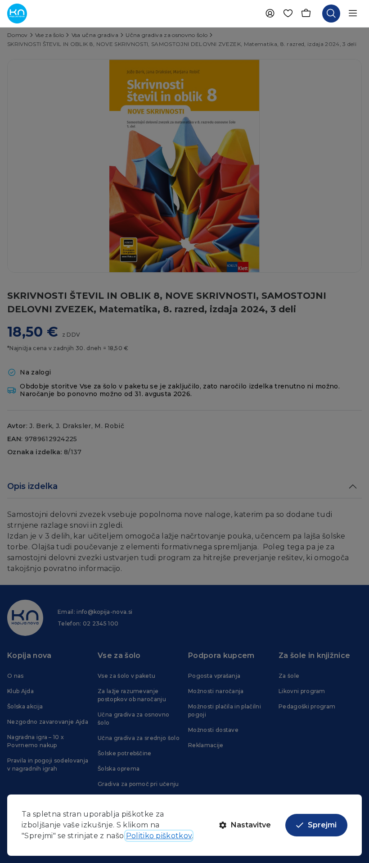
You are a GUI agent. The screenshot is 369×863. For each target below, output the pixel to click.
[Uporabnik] (270, 14)
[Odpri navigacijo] (353, 14)
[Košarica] (306, 14)
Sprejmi (322, 825)
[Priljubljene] (288, 14)
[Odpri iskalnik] (331, 14)
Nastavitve (251, 825)
